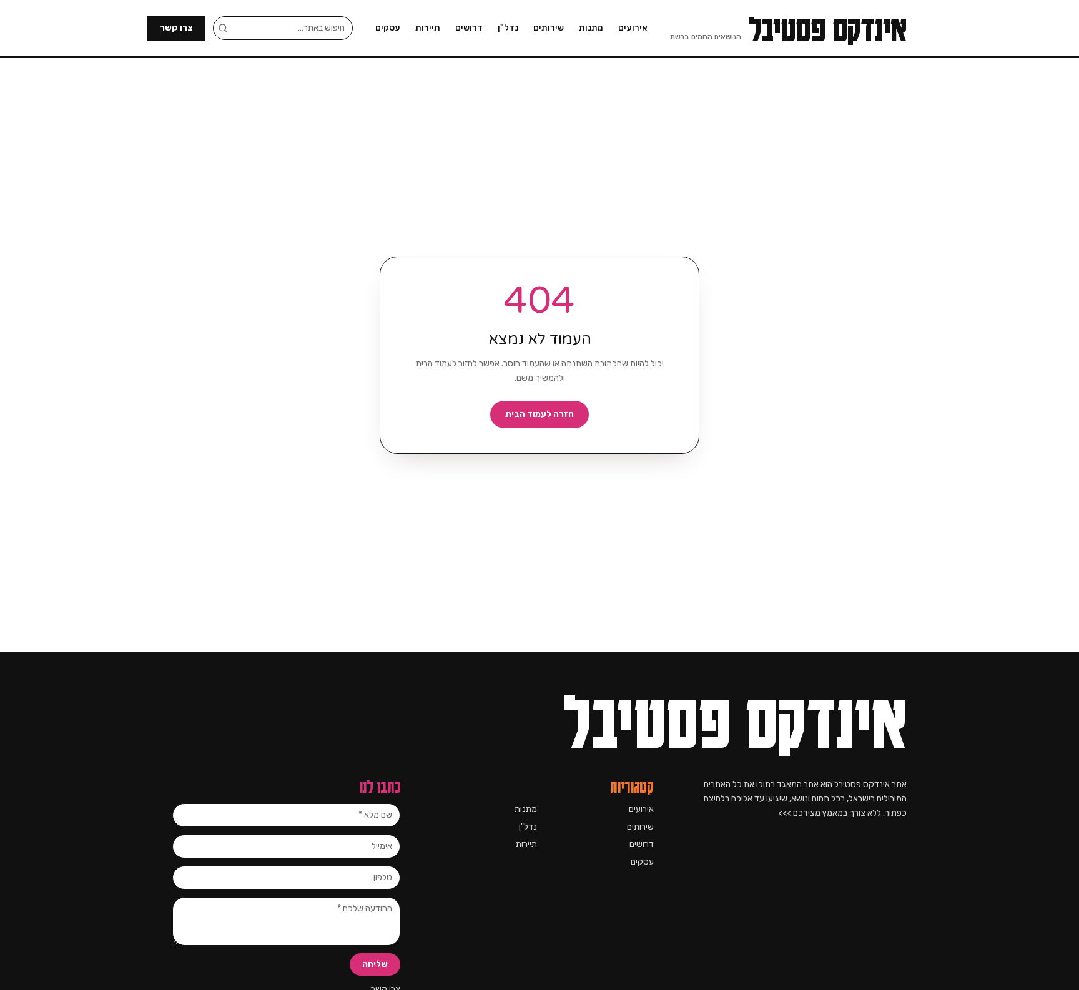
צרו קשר (176, 27)
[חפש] (223, 28)
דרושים (469, 27)
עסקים (387, 27)
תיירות (427, 27)
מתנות (591, 27)
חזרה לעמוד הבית (539, 414)
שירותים (548, 27)
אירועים (633, 27)
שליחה (375, 964)
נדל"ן (508, 27)
